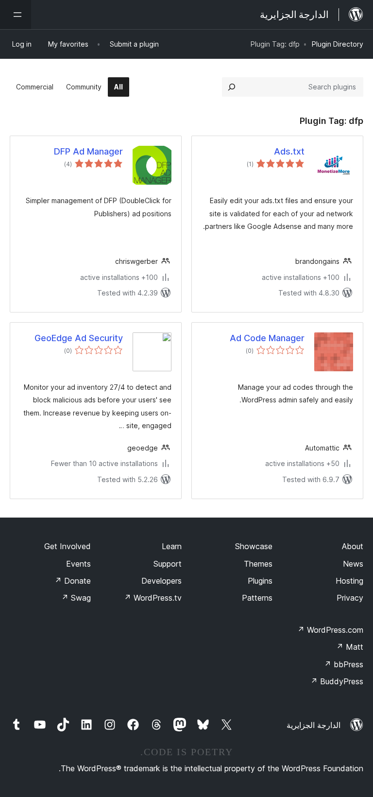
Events (78, 564)
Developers (161, 581)
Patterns (257, 598)
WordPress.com (330, 630)
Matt (349, 647)
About (352, 546)
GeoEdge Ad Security (78, 338)
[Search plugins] (231, 87)
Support (167, 564)
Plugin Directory (337, 44)
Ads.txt (289, 151)
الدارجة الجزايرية (313, 725)
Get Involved (67, 546)
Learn (172, 546)
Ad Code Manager (267, 338)
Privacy (350, 598)
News (353, 564)
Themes (258, 564)
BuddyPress (336, 681)
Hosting (349, 581)
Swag (76, 598)
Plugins (260, 581)
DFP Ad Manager (88, 151)
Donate (72, 581)
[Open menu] (15, 14)
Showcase (253, 546)
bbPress (343, 664)
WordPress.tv (153, 598)
